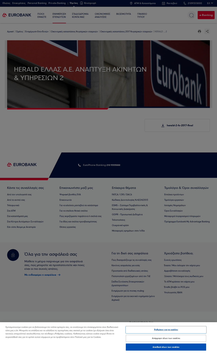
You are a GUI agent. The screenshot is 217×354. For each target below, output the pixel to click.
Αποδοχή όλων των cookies (166, 347)
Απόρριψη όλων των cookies (166, 338)
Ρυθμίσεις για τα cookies (166, 329)
